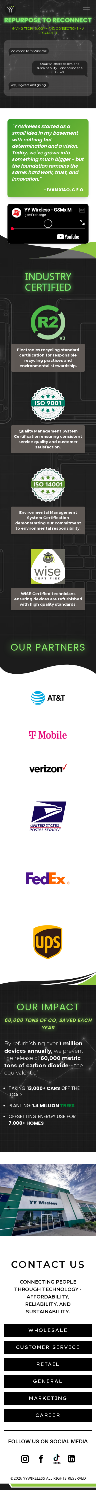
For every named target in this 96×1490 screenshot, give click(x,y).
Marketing (48, 1398)
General (48, 1381)
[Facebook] (41, 1459)
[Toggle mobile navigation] (86, 8)
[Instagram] (25, 1459)
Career (48, 1415)
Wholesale (47, 1330)
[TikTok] (56, 1459)
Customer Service (48, 1347)
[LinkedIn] (72, 1459)
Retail (48, 1364)
